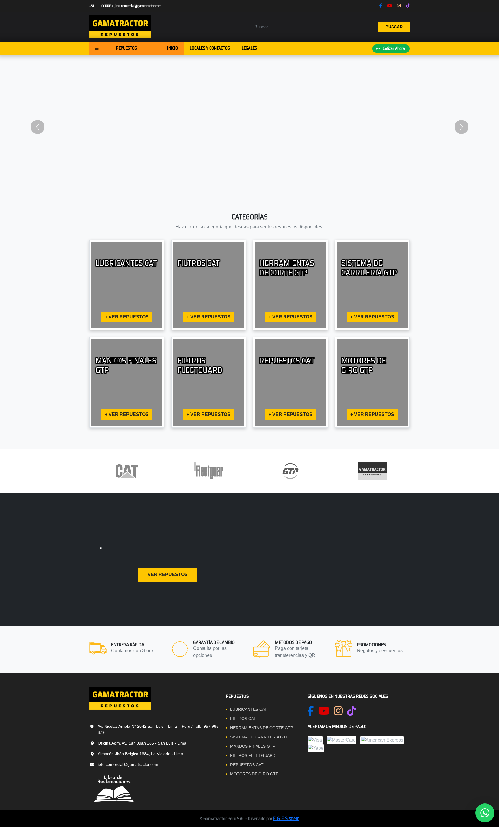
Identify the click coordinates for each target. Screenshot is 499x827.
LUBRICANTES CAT (248, 709)
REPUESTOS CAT (247, 764)
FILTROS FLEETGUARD (252, 755)
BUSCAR (394, 27)
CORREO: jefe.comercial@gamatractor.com (131, 6)
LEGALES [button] (250, 48)
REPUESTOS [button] (126, 48)
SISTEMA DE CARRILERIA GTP (259, 737)
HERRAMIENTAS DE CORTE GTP (261, 727)
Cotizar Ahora (393, 48)
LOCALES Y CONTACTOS (210, 48)
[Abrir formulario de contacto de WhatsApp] (484, 812)
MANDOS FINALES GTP (252, 746)
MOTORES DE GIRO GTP (254, 774)
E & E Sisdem (286, 818)
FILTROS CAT (243, 718)
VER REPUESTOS (168, 574)
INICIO (172, 48)
